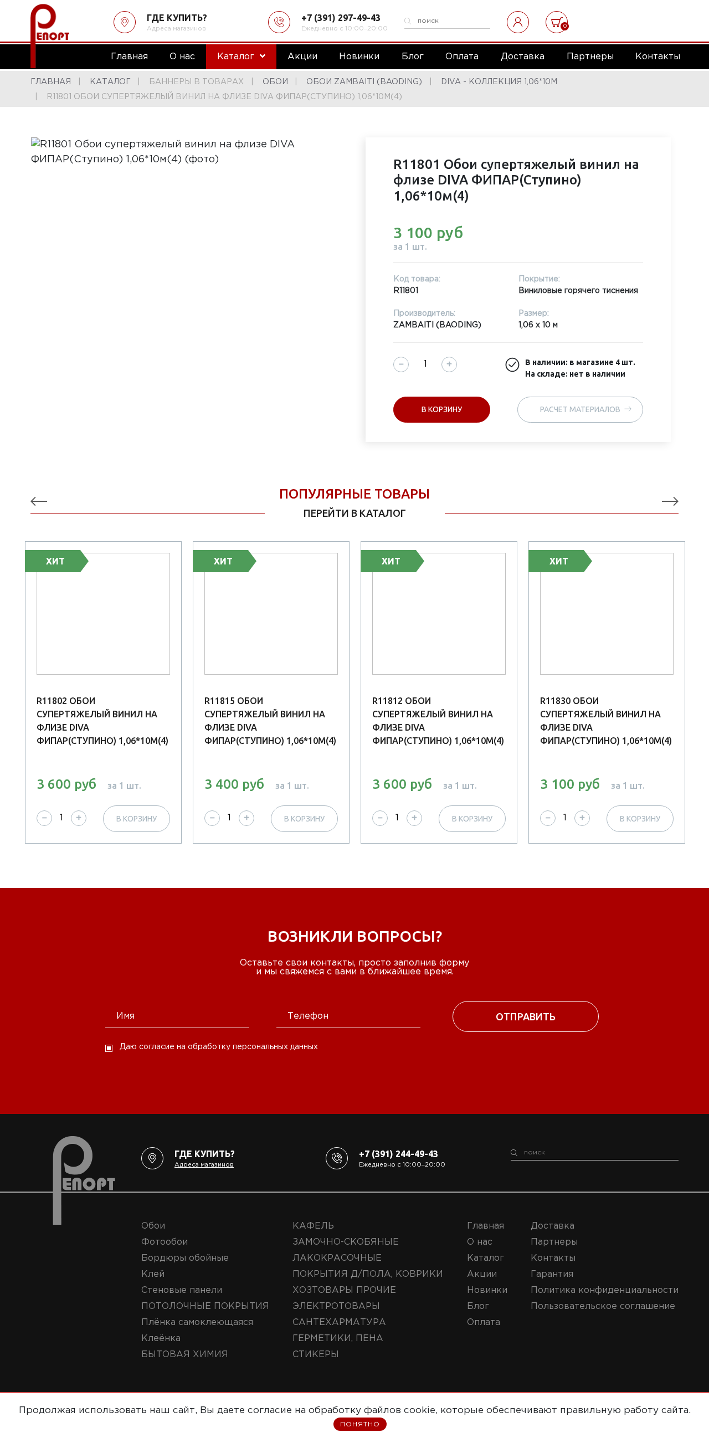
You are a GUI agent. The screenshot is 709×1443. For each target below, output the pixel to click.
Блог (478, 1306)
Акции (482, 1274)
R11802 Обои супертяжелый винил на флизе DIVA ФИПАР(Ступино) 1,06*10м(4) (102, 721)
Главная (485, 1226)
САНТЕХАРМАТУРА (339, 1322)
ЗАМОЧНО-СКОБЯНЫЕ (345, 1242)
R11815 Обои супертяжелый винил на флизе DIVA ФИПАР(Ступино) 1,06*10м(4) (270, 721)
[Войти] (518, 22)
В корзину (442, 409)
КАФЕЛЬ (313, 1226)
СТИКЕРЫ (315, 1354)
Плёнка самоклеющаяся (197, 1322)
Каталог (485, 1258)
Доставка (552, 1226)
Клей (153, 1274)
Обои (153, 1226)
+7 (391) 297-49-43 (341, 18)
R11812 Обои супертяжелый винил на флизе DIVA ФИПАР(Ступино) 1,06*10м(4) (438, 721)
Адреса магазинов (176, 29)
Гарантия (552, 1274)
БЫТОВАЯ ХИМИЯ (184, 1354)
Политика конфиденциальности (605, 1290)
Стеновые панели (181, 1290)
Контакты (553, 1258)
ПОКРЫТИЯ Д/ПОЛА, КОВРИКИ (367, 1274)
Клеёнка (161, 1338)
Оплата (483, 1322)
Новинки (487, 1290)
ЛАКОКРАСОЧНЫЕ (337, 1258)
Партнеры (554, 1242)
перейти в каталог (355, 512)
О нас (479, 1242)
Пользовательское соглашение (603, 1306)
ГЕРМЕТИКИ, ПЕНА (337, 1338)
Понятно (360, 1424)
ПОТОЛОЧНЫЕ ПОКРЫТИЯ (205, 1306)
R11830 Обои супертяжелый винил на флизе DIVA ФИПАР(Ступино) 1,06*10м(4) (606, 721)
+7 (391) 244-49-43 (398, 1154)
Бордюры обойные (185, 1258)
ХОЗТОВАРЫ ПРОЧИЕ (344, 1290)
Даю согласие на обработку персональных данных (219, 1047)
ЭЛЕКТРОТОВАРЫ (336, 1306)
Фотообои (164, 1242)
